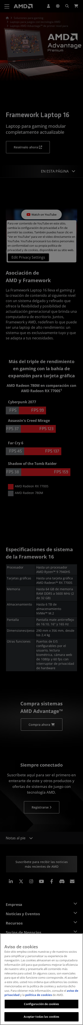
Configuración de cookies (41, 1004)
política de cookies (38, 995)
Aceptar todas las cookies (41, 1017)
